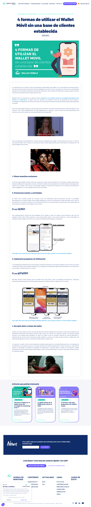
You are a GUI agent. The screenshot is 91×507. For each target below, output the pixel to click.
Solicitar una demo (70, 3)
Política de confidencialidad (62, 483)
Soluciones (45, 3)
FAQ (43, 484)
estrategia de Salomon (35, 253)
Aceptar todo (24, 499)
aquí (48, 253)
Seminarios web (33, 486)
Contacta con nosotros (57, 465)
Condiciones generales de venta (61, 492)
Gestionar (9, 499)
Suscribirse (45, 447)
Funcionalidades (36, 3)
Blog (43, 482)
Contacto (59, 3)
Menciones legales (63, 486)
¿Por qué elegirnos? (24, 3)
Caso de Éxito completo (65, 253)
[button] (3, 504)
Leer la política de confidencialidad (9, 495)
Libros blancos (84, 3)
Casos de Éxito (32, 482)
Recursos (52, 3)
